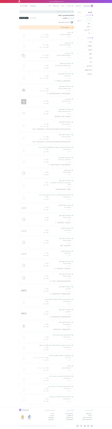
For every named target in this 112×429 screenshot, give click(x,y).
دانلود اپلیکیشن (51, 417)
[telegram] (85, 426)
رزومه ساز (62, 5)
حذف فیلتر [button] (79, 21)
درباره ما (52, 413)
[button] (84, 23)
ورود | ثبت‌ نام (23, 5)
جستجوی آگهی (78, 5)
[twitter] (81, 426)
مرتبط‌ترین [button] (65, 18)
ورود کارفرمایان (70, 415)
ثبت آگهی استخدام (23, 18)
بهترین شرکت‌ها (56, 5)
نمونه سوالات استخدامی (87, 417)
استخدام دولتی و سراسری (87, 419)
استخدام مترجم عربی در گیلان (66, 15)
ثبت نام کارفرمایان (69, 417)
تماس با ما (52, 415)
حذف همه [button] (79, 12)
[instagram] (77, 426)
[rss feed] (92, 426)
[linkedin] (88, 426)
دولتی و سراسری (71, 5)
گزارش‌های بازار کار (69, 419)
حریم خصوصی (51, 419)
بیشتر (50, 5)
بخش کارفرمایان (33, 6)
